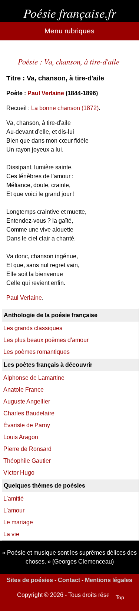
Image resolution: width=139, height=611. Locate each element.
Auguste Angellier (26, 401)
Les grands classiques (32, 328)
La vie (11, 534)
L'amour (13, 510)
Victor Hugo (18, 472)
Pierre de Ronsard (27, 449)
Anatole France (23, 389)
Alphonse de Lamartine (33, 378)
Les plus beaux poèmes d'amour (46, 340)
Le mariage (18, 522)
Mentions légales (108, 580)
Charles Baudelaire (28, 413)
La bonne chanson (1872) (65, 108)
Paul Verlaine (45, 93)
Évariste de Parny (26, 425)
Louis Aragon (20, 437)
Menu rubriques (69, 31)
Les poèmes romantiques (36, 352)
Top (120, 597)
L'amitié (13, 498)
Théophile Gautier (27, 461)
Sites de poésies (30, 580)
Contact (69, 580)
